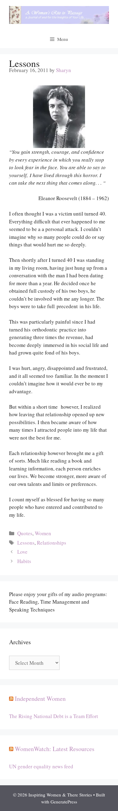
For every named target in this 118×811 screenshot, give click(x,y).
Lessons (25, 542)
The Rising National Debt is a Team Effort (53, 716)
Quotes (24, 533)
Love (22, 551)
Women (43, 533)
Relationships (51, 542)
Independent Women (40, 698)
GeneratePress (64, 802)
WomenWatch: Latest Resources (54, 749)
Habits (24, 561)
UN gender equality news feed (41, 766)
